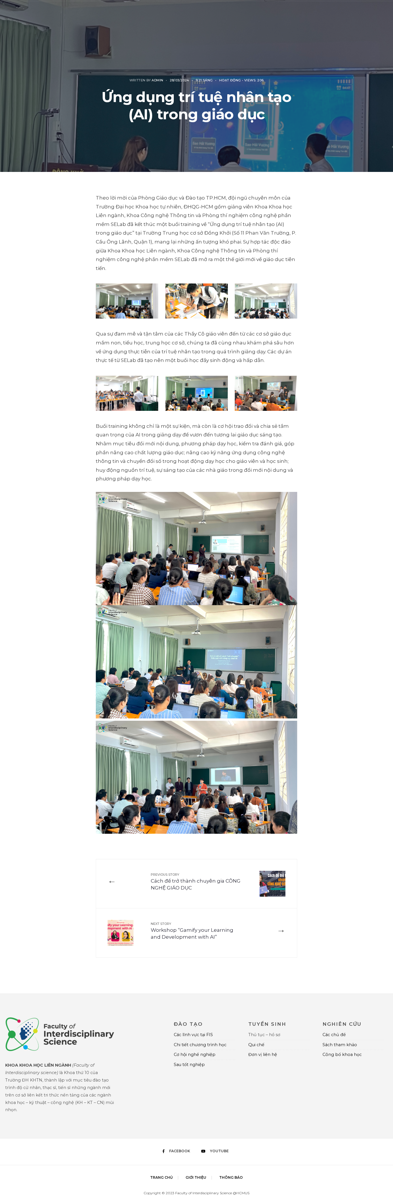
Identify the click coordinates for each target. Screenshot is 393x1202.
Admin (157, 80)
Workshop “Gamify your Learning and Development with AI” (192, 931)
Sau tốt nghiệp (189, 1064)
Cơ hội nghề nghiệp (194, 1054)
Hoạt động (230, 80)
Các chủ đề (334, 1034)
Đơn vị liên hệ (262, 1054)
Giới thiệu (196, 1177)
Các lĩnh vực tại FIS (193, 1034)
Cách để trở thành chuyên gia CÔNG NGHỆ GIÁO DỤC (196, 882)
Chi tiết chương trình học (200, 1044)
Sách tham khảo (340, 1044)
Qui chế (256, 1044)
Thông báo (231, 1177)
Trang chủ (161, 1177)
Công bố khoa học (342, 1054)
